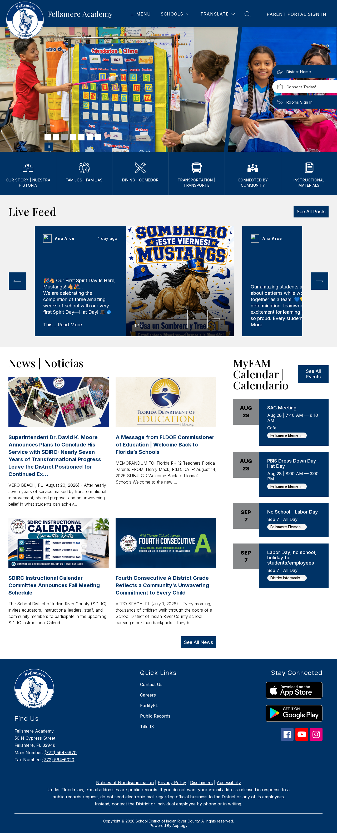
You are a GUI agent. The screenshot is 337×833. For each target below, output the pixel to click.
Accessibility (229, 782)
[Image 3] (64, 137)
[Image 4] (73, 137)
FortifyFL (149, 705)
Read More (70, 324)
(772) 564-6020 (58, 759)
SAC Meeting (281, 407)
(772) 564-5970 (60, 752)
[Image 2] (56, 137)
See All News (198, 642)
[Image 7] (98, 137)
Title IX (147, 726)
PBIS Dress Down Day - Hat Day (293, 463)
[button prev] (17, 281)
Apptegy (179, 825)
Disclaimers (201, 782)
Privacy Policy (172, 782)
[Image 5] (81, 137)
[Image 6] (90, 137)
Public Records (155, 716)
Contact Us (151, 684)
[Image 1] (47, 137)
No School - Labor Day (292, 512)
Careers (148, 695)
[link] (296, 14)
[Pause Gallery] (48, 147)
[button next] (216, 319)
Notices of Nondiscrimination (125, 782)
